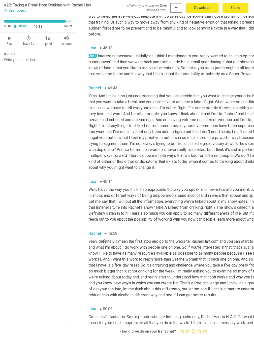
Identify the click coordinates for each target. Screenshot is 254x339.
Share (235, 8)
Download (202, 8)
